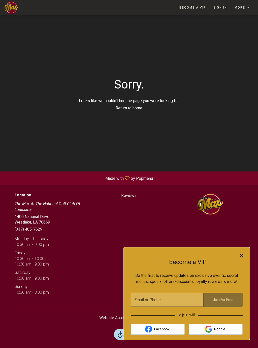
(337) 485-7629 (28, 229)
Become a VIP (192, 7)
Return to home (129, 108)
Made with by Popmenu (78, 178)
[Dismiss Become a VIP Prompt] (242, 255)
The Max (210, 204)
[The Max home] (26, 7)
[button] (242, 8)
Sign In (220, 7)
